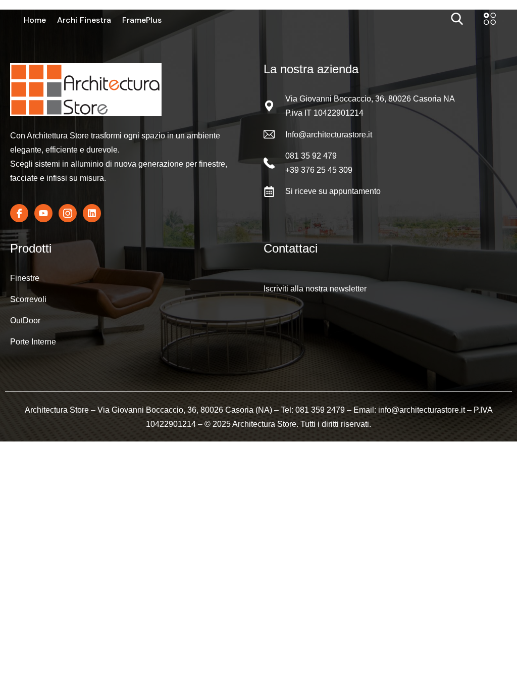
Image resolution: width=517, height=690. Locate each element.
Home (35, 20)
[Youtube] (43, 213)
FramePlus (142, 20)
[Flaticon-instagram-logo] (68, 213)
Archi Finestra (84, 20)
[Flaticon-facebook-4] (19, 213)
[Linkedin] (92, 213)
